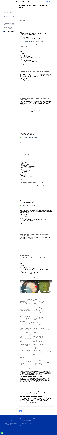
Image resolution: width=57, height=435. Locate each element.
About (29, 1)
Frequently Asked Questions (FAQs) (9, 31)
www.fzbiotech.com (48, 323)
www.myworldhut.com (48, 362)
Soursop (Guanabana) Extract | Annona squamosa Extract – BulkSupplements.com (9, 24)
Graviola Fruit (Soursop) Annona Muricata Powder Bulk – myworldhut (9, 28)
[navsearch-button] (52, 1)
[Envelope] (19, 411)
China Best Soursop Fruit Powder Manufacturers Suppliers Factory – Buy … (9, 9)
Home (17, 1)
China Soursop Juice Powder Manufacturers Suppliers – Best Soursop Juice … (10, 14)
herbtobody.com (47, 336)
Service (23, 1)
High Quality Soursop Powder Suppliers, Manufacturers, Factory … (9, 17)
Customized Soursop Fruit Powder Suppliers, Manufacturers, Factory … (8, 12)
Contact (33, 1)
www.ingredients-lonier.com (47, 330)
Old (20, 1)
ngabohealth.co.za (47, 356)
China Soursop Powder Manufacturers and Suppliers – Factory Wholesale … (9, 7)
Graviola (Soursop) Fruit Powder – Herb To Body (9, 19)
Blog (26, 1)
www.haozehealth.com (48, 316)
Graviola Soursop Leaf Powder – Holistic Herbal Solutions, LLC (9, 21)
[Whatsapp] (21, 411)
